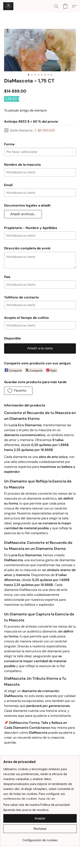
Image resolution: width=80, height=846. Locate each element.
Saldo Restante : (32, 130)
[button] (8, 6)
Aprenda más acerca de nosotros (26, 810)
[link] (40, 839)
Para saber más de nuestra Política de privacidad (36, 804)
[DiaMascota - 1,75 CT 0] (40, 50)
